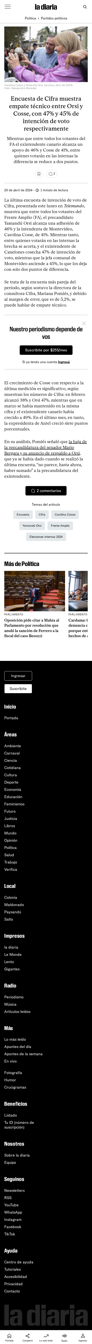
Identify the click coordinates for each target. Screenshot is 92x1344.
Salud (9, 855)
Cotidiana (12, 767)
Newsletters (14, 1190)
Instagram (13, 1219)
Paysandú (12, 912)
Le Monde (13, 954)
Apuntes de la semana (23, 1054)
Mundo (10, 833)
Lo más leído (15, 1039)
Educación (13, 796)
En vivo (10, 1061)
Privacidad (13, 1284)
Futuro (10, 811)
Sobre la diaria (17, 1155)
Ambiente (12, 746)
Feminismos (14, 804)
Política (30, 18)
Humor (10, 1080)
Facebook (12, 1227)
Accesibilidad (15, 1276)
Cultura (10, 775)
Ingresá (64, 362)
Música (10, 1004)
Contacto (12, 1291)
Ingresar (18, 675)
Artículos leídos (17, 1011)
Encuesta (23, 514)
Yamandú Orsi (32, 526)
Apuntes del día (17, 1046)
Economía (12, 789)
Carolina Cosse (65, 514)
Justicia (10, 818)
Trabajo (10, 862)
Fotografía (13, 1072)
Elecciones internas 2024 (46, 537)
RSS (8, 1197)
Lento (9, 961)
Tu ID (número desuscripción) (19, 1125)
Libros (9, 826)
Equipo (10, 1162)
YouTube (11, 1205)
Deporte (11, 782)
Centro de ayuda (18, 1262)
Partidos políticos (54, 18)
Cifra (42, 514)
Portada (11, 718)
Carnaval (12, 753)
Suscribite (18, 688)
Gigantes (11, 969)
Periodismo (14, 997)
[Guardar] (39, 174)
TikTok (9, 1234)
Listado (10, 1115)
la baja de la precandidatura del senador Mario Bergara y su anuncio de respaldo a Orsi (45, 447)
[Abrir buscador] (85, 7)
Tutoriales (12, 1269)
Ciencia (10, 760)
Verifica (10, 869)
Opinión (10, 840)
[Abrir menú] (7, 6)
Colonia (10, 897)
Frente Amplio (60, 526)
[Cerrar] (84, 324)
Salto (8, 919)
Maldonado (14, 904)
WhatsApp (13, 1212)
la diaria (11, 947)
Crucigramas (15, 1087)
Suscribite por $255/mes (46, 350)
